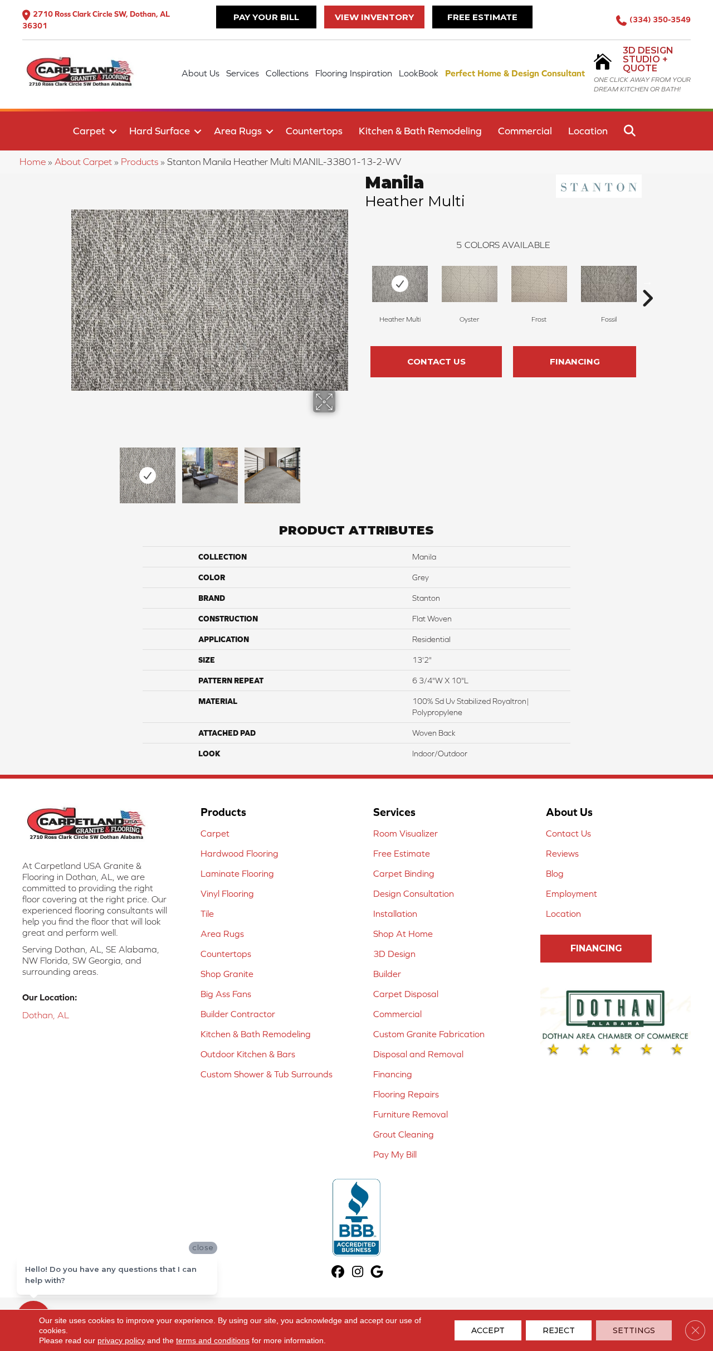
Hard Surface (159, 131)
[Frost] (539, 284)
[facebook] (338, 1273)
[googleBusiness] (377, 1273)
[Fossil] (608, 284)
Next (342, 469)
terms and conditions (213, 1340)
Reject (559, 1330)
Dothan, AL (45, 1015)
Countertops (314, 131)
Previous (76, 469)
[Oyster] (469, 284)
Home (32, 161)
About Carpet (83, 161)
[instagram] (358, 1273)
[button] (113, 131)
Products (139, 161)
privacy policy (121, 1340)
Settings (634, 1330)
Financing (575, 361)
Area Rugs (238, 131)
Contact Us (436, 361)
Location (588, 131)
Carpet (89, 131)
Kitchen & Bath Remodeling (420, 131)
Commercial (525, 131)
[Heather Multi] (400, 284)
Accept (488, 1330)
